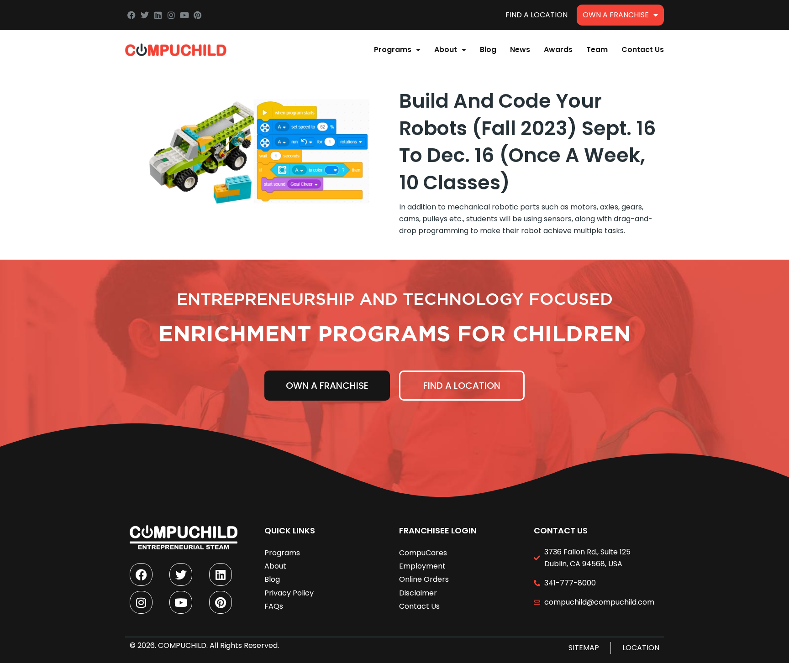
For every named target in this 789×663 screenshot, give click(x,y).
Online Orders (424, 579)
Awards (558, 49)
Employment (422, 566)
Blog (488, 49)
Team (597, 49)
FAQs (273, 606)
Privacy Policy (289, 593)
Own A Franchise (616, 15)
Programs (392, 49)
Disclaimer (418, 593)
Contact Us (642, 49)
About (445, 49)
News (520, 49)
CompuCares (423, 553)
